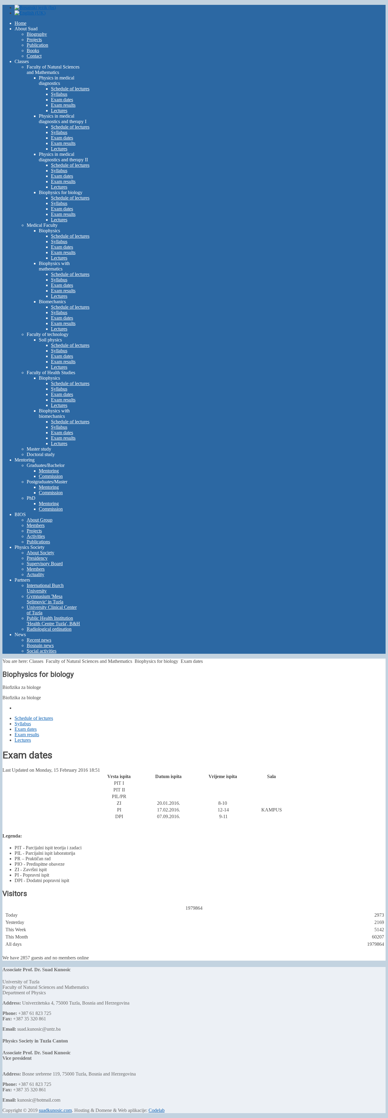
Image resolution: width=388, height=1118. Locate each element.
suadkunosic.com (55, 1110)
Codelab (157, 1110)
